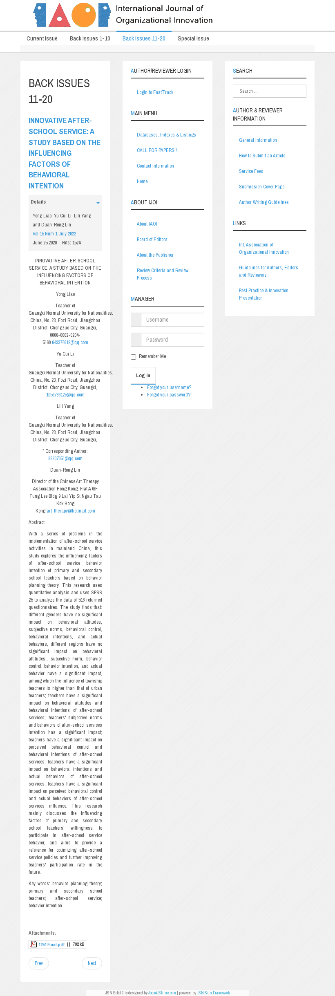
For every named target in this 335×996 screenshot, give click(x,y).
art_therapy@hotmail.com (71, 511)
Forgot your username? (169, 387)
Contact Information (155, 166)
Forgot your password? (168, 395)
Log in (143, 375)
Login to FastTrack (155, 92)
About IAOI (147, 224)
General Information (258, 140)
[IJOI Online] (167, 15)
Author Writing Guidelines (264, 202)
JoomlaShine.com (162, 993)
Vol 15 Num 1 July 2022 (54, 234)
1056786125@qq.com (65, 395)
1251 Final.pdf (51, 944)
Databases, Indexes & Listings (166, 135)
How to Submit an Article (262, 155)
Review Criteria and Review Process (162, 274)
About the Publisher (155, 255)
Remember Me (152, 356)
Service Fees (251, 171)
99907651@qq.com (65, 458)
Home (142, 181)
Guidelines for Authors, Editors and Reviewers (268, 271)
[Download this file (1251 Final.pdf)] (34, 944)
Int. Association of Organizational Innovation (264, 248)
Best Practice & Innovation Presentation (263, 294)
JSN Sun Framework (213, 993)
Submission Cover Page (261, 187)
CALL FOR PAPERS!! (157, 150)
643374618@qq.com (70, 342)
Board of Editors (152, 239)
